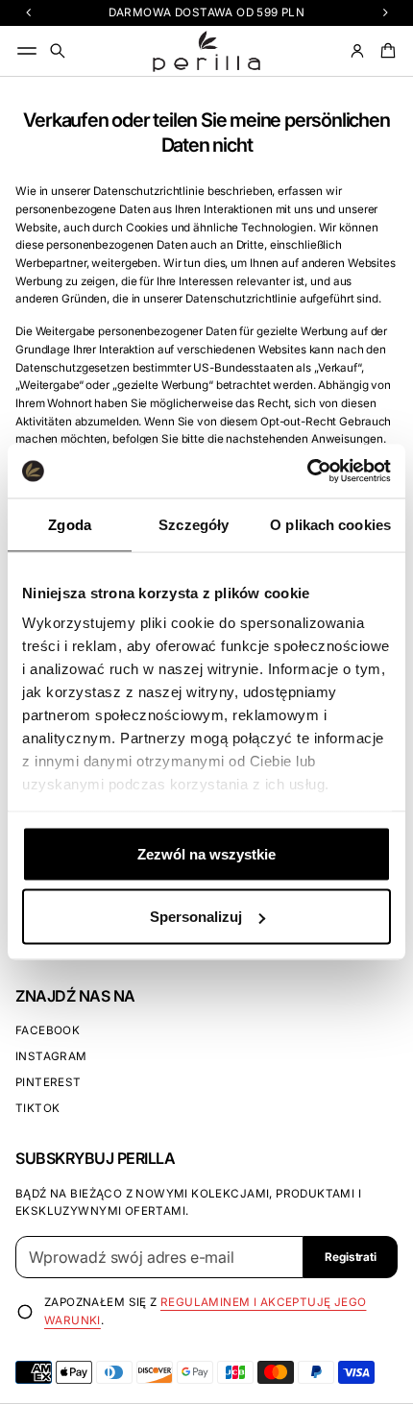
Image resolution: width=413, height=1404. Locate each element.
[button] (57, 51)
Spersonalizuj (196, 916)
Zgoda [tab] (69, 524)
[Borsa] (385, 51)
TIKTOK (37, 1108)
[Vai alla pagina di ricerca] (57, 51)
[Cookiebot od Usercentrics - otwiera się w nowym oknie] (307, 471)
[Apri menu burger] (26, 50)
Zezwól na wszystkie (206, 853)
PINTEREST (48, 1082)
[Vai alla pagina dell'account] (357, 51)
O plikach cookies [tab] (330, 524)
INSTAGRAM (51, 1056)
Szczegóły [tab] (193, 524)
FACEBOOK (47, 1030)
